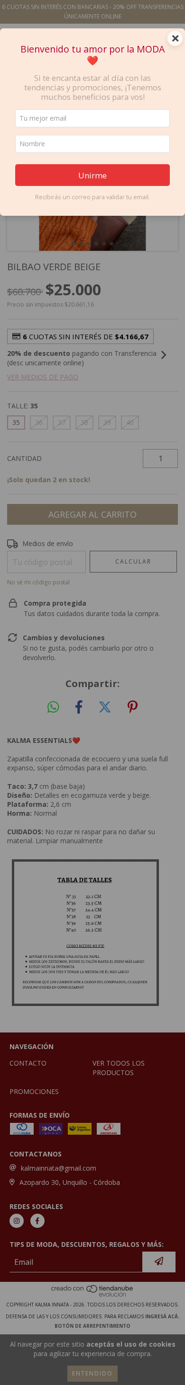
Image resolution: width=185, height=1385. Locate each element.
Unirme (92, 175)
